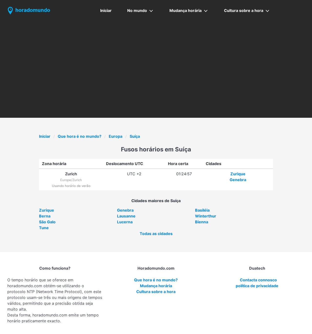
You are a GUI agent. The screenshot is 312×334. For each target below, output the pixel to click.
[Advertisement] (156, 58)
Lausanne (126, 216)
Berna (44, 216)
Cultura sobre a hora (243, 10)
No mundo (137, 10)
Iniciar (106, 10)
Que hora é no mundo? (79, 136)
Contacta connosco (258, 279)
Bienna (201, 221)
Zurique (237, 173)
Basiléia (202, 210)
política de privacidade (257, 285)
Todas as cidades (156, 233)
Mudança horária (185, 10)
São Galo (47, 221)
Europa (115, 136)
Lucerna (125, 221)
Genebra (238, 179)
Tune (44, 227)
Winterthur (205, 216)
